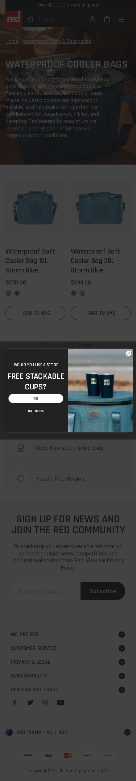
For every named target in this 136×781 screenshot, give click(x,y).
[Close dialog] (128, 353)
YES (35, 398)
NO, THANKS (36, 411)
